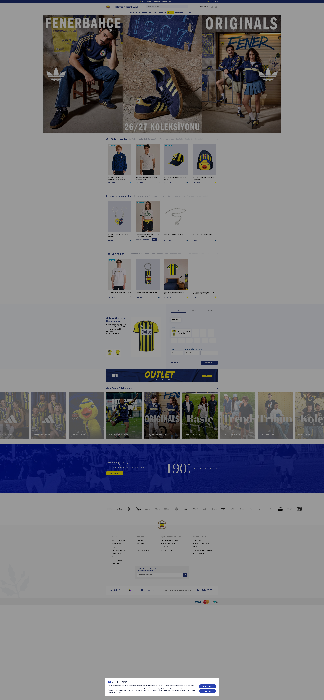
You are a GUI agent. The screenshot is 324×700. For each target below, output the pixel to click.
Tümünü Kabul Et (207, 686)
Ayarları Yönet (207, 691)
